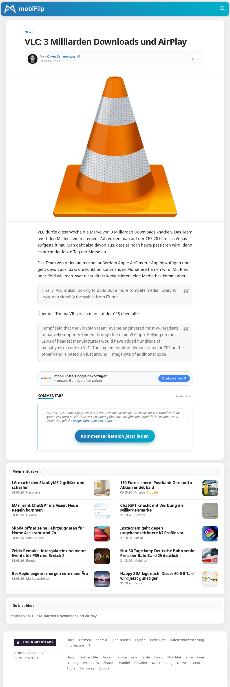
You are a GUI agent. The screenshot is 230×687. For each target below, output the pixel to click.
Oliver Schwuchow (61, 56)
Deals (158, 657)
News (70, 657)
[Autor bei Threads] (78, 56)
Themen (85, 640)
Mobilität (174, 657)
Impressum (75, 645)
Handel (124, 662)
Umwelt (183, 662)
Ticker (107, 657)
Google (103, 668)
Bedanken (157, 640)
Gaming (72, 662)
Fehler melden (184, 396)
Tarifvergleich (126, 657)
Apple (70, 668)
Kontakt (101, 640)
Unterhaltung (162, 662)
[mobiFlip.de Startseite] (25, 9)
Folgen (140, 640)
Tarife (145, 657)
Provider (140, 662)
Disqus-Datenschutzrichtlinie (93, 420)
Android (199, 662)
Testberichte (88, 657)
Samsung (87, 668)
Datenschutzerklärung (187, 640)
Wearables (91, 662)
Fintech (108, 662)
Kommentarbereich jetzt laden (115, 436)
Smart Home (195, 657)
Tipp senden (121, 640)
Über (70, 640)
